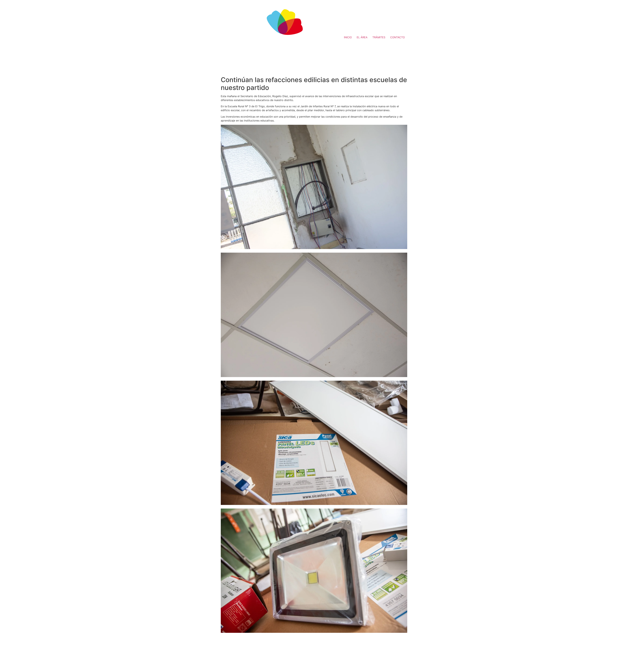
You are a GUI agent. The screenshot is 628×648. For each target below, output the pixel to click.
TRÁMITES (378, 37)
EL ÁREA (362, 37)
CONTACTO (397, 37)
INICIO (348, 37)
